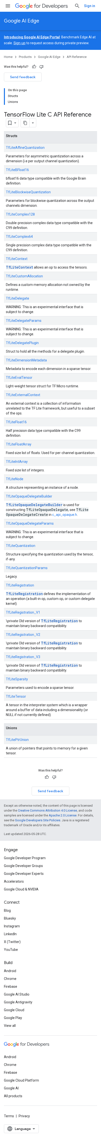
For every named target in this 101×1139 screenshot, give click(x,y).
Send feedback (23, 77)
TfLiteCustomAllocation (24, 276)
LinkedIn (10, 934)
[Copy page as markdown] (25, 123)
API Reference (77, 57)
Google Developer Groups (23, 866)
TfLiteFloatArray (18, 444)
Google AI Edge (21, 21)
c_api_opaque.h (64, 515)
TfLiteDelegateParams (23, 321)
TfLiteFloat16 (16, 422)
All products (13, 1096)
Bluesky (10, 918)
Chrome (10, 979)
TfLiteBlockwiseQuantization (28, 192)
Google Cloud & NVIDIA (21, 889)
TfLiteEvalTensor (19, 378)
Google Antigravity (18, 1002)
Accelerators (14, 881)
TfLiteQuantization (20, 546)
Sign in (89, 6)
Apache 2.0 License (62, 815)
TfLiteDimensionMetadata (26, 360)
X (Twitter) (12, 942)
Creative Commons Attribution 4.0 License (47, 810)
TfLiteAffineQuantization (25, 148)
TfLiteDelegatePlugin (22, 343)
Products (25, 57)
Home (8, 57)
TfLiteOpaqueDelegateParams (30, 523)
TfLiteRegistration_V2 (23, 635)
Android (10, 971)
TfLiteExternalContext (23, 395)
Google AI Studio (16, 994)
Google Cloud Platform (21, 1080)
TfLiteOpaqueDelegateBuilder (29, 496)
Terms (9, 1116)
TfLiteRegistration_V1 (23, 612)
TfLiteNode (14, 479)
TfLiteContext (16, 259)
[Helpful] (34, 66)
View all (10, 1026)
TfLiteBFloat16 (17, 170)
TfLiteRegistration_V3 (23, 657)
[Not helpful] (41, 66)
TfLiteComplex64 (19, 237)
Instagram (12, 926)
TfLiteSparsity (17, 679)
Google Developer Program (25, 858)
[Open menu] (8, 6)
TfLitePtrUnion (17, 740)
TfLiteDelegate (17, 298)
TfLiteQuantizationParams (27, 568)
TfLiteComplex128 (20, 214)
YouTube (11, 950)
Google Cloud (14, 1010)
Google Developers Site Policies (37, 820)
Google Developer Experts (24, 874)
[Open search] (77, 6)
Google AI (11, 1088)
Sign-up (19, 43)
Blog (7, 910)
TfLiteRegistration (20, 585)
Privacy (24, 1116)
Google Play (13, 1018)
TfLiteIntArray (17, 462)
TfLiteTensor (16, 696)
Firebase (10, 986)
